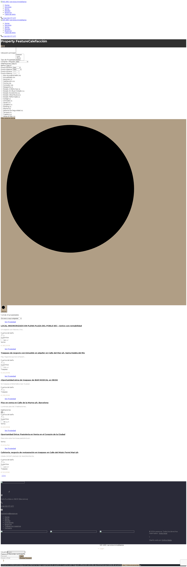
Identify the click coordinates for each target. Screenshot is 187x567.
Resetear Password (25, 558)
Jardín (7, 103)
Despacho (8, 87)
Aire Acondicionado (12, 75)
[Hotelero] (20, 60)
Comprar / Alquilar (8, 62)
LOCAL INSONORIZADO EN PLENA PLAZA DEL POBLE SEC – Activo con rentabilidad (41, 326)
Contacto (8, 528)
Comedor (8, 85)
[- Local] (20, 56)
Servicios (8, 7)
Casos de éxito (10, 14)
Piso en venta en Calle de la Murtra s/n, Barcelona (24, 403)
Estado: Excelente (11, 93)
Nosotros (8, 12)
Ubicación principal (8, 53)
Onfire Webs (167, 540)
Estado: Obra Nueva (12, 95)
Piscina (7, 108)
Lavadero (7, 105)
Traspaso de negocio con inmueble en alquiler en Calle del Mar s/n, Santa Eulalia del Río (43, 353)
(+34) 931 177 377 (9, 18)
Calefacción (9, 81)
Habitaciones (6, 63)
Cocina (7, 83)
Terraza (7, 112)
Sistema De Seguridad (13, 110)
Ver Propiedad (10, 322)
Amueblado (9, 77)
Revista (7, 11)
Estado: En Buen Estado (13, 91)
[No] (140, 565)
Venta (7, 9)
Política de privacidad (133, 565)
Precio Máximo (7, 69)
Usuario (4, 552)
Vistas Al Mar (9, 116)
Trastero (7, 114)
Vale (124, 565)
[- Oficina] (20, 58)
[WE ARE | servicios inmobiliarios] (13, 2)
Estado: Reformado (11, 97)
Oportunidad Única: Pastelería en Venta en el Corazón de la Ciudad (33, 434)
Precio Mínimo (6, 67)
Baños (3, 65)
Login (21, 556)
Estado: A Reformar (11, 89)
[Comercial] (20, 55)
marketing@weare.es (9, 514)
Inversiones (9, 522)
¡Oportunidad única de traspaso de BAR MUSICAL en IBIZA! (29, 380)
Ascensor (7, 79)
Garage (7, 99)
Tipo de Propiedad (8, 60)
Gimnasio (7, 101)
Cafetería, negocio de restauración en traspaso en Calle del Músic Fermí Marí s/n (39, 452)
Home (7, 5)
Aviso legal (163, 533)
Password (4, 554)
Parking (7, 107)
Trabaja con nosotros (13, 526)
